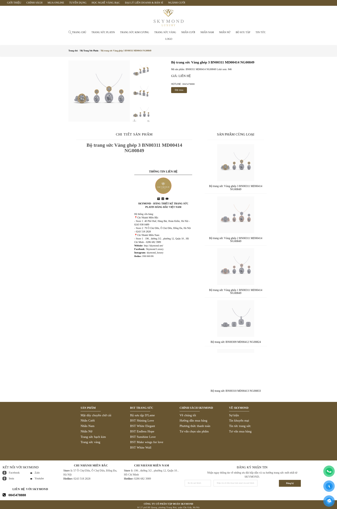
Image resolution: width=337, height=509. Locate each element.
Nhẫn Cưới (88, 420)
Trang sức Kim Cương (134, 32)
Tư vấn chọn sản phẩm (194, 431)
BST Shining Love (142, 420)
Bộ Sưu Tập (243, 32)
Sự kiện (234, 415)
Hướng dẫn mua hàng (193, 420)
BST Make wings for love (146, 442)
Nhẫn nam (207, 32)
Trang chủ (79, 32)
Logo (168, 39)
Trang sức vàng (165, 32)
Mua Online (56, 2)
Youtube (39, 478)
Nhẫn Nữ (86, 431)
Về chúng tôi (188, 415)
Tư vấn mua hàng (240, 431)
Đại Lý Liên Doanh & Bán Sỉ (144, 2)
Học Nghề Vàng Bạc (106, 2)
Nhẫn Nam (87, 426)
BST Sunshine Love (143, 437)
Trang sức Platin (103, 32)
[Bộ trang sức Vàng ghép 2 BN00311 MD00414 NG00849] (236, 214)
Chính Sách (34, 2)
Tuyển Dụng (78, 2)
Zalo (37, 472)
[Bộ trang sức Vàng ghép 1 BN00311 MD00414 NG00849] (236, 266)
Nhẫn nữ (224, 32)
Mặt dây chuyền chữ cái (96, 415)
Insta (11, 478)
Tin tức (261, 32)
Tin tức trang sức (240, 426)
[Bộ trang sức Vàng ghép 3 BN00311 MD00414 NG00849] (99, 91)
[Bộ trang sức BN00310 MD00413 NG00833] (236, 367)
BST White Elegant (142, 426)
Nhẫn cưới (188, 32)
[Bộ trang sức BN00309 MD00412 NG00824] (236, 318)
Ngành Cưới (176, 2)
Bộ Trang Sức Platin (89, 50)
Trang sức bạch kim (93, 437)
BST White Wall (140, 447)
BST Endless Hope (142, 431)
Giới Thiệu (14, 2)
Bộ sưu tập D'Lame (142, 415)
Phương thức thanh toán (195, 426)
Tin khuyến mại (239, 420)
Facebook (14, 472)
